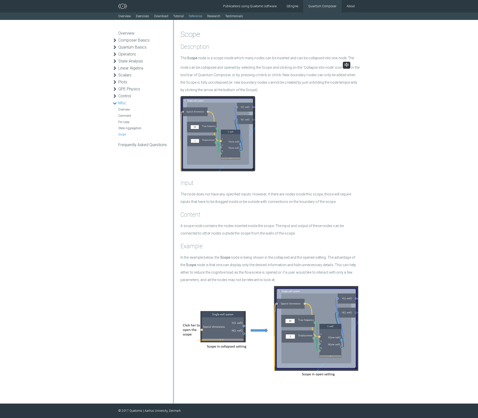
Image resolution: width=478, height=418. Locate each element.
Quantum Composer (322, 6)
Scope (122, 134)
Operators (127, 54)
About (351, 6)
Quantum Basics (132, 47)
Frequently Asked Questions (142, 144)
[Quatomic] (122, 6)
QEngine (292, 6)
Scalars (124, 75)
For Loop (123, 122)
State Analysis (130, 61)
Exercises (142, 16)
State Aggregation (129, 128)
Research (213, 16)
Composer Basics (134, 40)
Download (161, 16)
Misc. (122, 103)
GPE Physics (129, 89)
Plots (122, 82)
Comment (124, 116)
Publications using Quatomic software (250, 6)
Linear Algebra (130, 68)
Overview (124, 16)
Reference (195, 16)
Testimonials (234, 16)
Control (124, 96)
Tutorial (178, 16)
